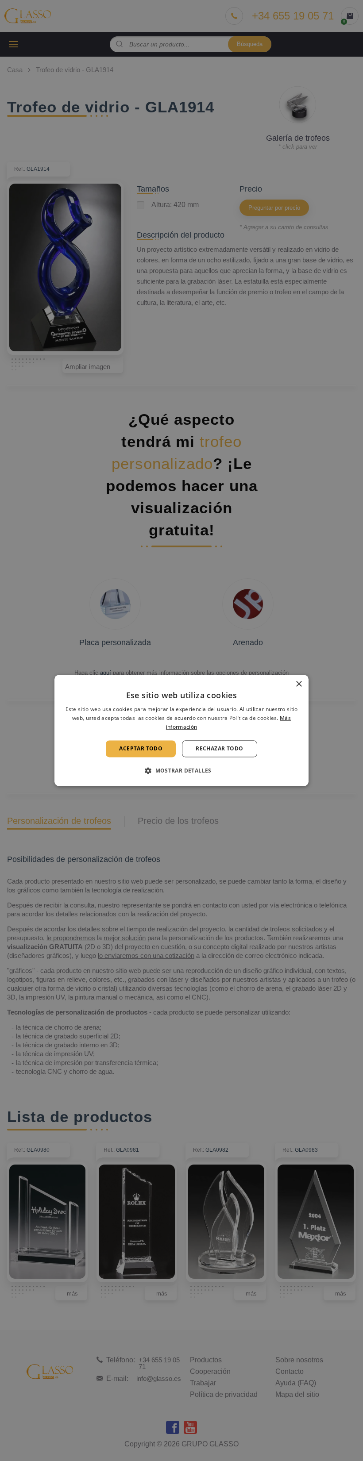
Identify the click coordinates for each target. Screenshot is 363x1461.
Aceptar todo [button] (140, 748)
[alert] (181, 730)
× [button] (298, 684)
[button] (181, 770)
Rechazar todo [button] (219, 748)
